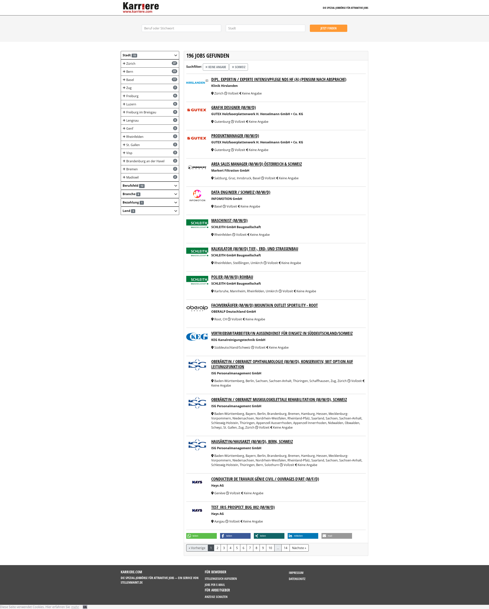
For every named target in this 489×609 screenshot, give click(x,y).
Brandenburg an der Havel (150, 161)
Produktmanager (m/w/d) (235, 136)
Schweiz (239, 67)
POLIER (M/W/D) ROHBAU (232, 277)
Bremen (150, 169)
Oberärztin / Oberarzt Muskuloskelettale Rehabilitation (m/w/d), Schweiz (279, 399)
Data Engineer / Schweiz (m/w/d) (240, 192)
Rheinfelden (150, 137)
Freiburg (150, 96)
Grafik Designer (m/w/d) (233, 107)
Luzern (150, 104)
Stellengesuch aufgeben (221, 579)
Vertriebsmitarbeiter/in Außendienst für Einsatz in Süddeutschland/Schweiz (282, 333)
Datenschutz (297, 579)
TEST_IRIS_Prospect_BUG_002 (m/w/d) (243, 507)
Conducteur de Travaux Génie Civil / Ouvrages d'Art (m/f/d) (265, 479)
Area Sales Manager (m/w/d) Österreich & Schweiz (256, 164)
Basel (150, 80)
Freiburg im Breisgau (150, 112)
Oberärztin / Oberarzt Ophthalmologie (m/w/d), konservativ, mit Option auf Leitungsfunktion (282, 364)
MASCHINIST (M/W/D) (229, 220)
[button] (150, 55)
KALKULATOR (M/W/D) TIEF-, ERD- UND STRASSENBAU (254, 249)
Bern (150, 71)
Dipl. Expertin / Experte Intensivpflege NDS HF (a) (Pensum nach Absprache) (278, 79)
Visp (150, 153)
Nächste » (299, 548)
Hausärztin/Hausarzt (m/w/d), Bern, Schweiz (252, 441)
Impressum (296, 573)
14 (285, 548)
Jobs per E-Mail (215, 585)
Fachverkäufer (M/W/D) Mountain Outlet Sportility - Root (264, 305)
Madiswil (150, 177)
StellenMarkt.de (132, 582)
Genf (150, 128)
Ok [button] (85, 607)
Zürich (150, 63)
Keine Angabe (217, 67)
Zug (150, 88)
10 (270, 548)
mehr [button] (75, 607)
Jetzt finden (329, 28)
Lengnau (150, 120)
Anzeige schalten (216, 597)
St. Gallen (150, 145)
